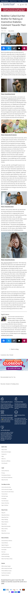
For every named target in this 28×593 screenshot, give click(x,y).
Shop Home (4, 524)
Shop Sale (3, 530)
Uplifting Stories (5, 554)
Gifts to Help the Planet (6, 568)
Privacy (3, 473)
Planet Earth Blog (5, 556)
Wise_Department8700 (6, 262)
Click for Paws (4, 496)
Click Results (4, 463)
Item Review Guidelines (6, 477)
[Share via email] (19, 48)
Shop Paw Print (4, 517)
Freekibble (3, 498)
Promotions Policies (6, 475)
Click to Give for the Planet (7, 491)
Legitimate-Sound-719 (13, 98)
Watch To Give (13, 1)
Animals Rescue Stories (6, 540)
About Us (3, 458)
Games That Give (5, 503)
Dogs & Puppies (5, 545)
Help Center (4, 449)
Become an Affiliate (5, 461)
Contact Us (3, 454)
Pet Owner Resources (6, 547)
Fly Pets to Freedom (6, 573)
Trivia (19, 1)
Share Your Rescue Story (6, 558)
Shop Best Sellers (5, 515)
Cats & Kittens (4, 542)
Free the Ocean (4, 500)
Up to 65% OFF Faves (14, 368)
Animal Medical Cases (6, 570)
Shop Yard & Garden (5, 526)
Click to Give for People (6, 489)
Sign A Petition (4, 505)
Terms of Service (5, 470)
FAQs (2, 456)
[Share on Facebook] (3, 48)
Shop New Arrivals (5, 533)
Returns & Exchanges (6, 451)
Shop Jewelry (4, 528)
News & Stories (4, 1)
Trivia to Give (4, 494)
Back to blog (15, 349)
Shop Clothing (4, 519)
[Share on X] (8, 48)
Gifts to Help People (6, 566)
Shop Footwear (4, 521)
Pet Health (3, 549)
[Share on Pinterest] (24, 48)
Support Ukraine (5, 575)
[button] (18, 4)
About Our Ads (4, 479)
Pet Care (3, 552)
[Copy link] (14, 48)
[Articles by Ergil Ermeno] (3, 318)
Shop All (3, 512)
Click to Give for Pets (6, 487)
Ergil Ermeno (11, 30)
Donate (24, 1)
